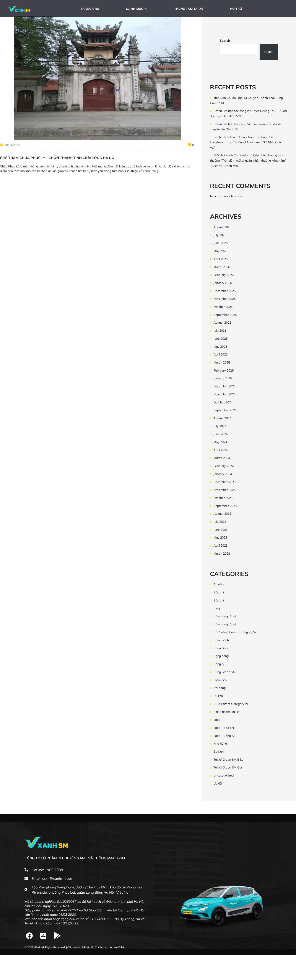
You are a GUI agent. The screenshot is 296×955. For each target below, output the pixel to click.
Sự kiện (218, 752)
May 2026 (220, 251)
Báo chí (218, 592)
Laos (216, 720)
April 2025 (220, 355)
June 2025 (220, 339)
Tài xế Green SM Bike (228, 760)
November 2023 (224, 490)
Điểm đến (220, 680)
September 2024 (225, 410)
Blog (216, 608)
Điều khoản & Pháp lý (80, 947)
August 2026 (222, 227)
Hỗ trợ (236, 9)
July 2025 (219, 331)
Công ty (218, 664)
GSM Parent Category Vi (230, 704)
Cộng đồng (221, 656)
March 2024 (221, 458)
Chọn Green (221, 648)
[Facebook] (29, 935)
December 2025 (224, 291)
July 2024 (219, 426)
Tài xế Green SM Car (227, 768)
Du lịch (218, 696)
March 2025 (221, 362)
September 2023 (225, 506)
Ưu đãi (217, 783)
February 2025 (223, 370)
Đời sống (219, 688)
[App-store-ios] (43, 935)
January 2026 (222, 283)
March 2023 (221, 553)
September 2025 (225, 315)
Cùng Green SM (224, 672)
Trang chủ (89, 9)
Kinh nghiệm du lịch (226, 712)
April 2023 (220, 545)
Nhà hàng (220, 744)
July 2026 (219, 235)
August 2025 (222, 323)
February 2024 (223, 466)
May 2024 (220, 442)
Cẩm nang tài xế (224, 616)
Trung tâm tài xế (188, 9)
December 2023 (224, 482)
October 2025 (223, 307)
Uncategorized (223, 775)
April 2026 (220, 259)
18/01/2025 (12, 145)
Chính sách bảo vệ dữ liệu (110, 947)
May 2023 (220, 538)
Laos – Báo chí (223, 728)
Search (225, 41)
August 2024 (222, 418)
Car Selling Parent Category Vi (234, 632)
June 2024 (220, 434)
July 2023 (219, 522)
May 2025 (220, 347)
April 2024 (220, 450)
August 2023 (222, 514)
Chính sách (221, 640)
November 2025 (224, 299)
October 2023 (223, 498)
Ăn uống (219, 584)
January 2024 (222, 474)
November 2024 (224, 394)
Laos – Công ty (223, 736)
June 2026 (220, 243)
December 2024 (224, 386)
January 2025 (222, 378)
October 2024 (223, 402)
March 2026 (221, 267)
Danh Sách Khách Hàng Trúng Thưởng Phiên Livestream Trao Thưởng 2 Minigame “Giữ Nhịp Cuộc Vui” (246, 142)
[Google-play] (57, 935)
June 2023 (220, 530)
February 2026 (223, 275)
